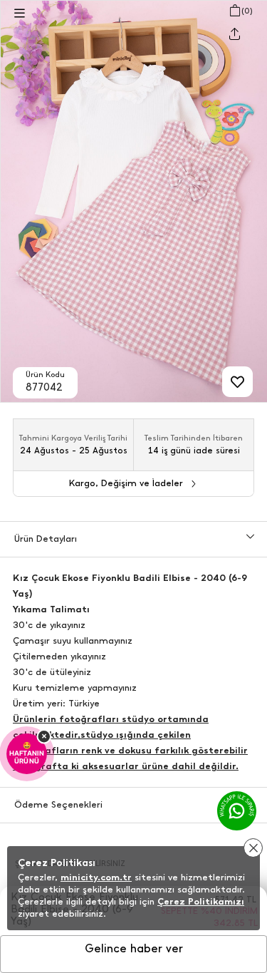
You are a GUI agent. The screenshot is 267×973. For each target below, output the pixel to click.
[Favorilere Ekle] (237, 381)
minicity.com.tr (96, 877)
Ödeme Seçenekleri (58, 804)
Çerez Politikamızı (200, 901)
